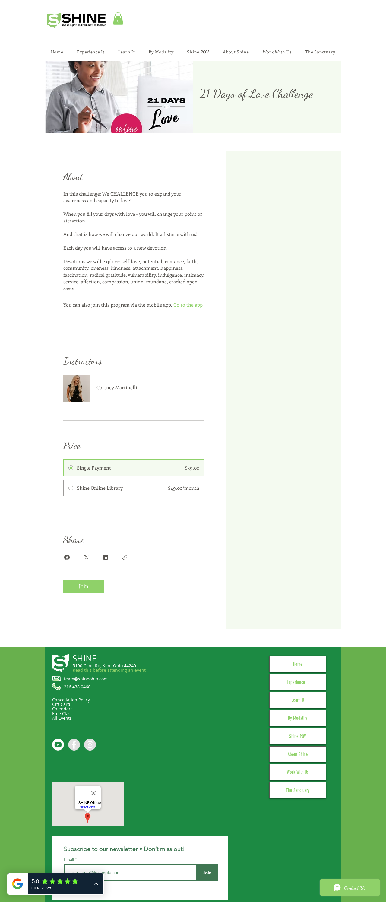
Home (297, 664)
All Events (62, 718)
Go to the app (188, 304)
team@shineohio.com (86, 679)
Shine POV (297, 736)
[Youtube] (58, 745)
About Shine (298, 754)
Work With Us (298, 772)
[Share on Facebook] (67, 557)
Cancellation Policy (71, 700)
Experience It (298, 682)
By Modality (297, 718)
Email (69, 859)
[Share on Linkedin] (105, 557)
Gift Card (61, 704)
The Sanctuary (298, 790)
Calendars (62, 709)
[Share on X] (86, 557)
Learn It (297, 700)
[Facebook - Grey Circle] (74, 745)
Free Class (62, 713)
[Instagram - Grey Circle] (90, 745)
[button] (118, 18)
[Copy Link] (124, 557)
